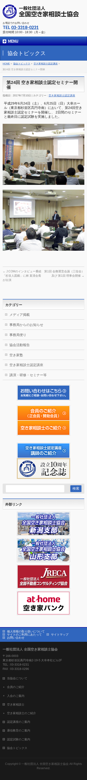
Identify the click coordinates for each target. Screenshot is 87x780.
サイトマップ (59, 634)
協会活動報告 (19, 345)
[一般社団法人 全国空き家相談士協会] (41, 13)
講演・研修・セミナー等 (28, 375)
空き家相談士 (15, 704)
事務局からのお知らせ (26, 325)
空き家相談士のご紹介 (21, 713)
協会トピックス (17, 748)
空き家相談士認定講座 (62, 95)
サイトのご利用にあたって (24, 634)
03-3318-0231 (25, 27)
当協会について (17, 678)
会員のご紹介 (15, 687)
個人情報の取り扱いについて (26, 631)
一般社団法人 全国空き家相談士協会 (45, 764)
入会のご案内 (15, 696)
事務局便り (17, 335)
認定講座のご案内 (18, 722)
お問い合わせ (15, 637)
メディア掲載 (19, 315)
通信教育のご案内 (18, 730)
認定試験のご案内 (18, 739)
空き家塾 (16, 355)
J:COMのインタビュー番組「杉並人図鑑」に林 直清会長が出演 (22, 276)
